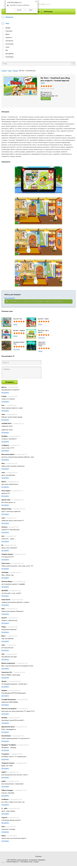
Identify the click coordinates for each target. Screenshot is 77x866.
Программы (48, 12)
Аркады (43, 83)
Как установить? (10, 298)
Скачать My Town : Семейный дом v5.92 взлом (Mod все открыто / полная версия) (35, 301)
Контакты (38, 856)
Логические (41, 338)
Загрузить (46, 98)
